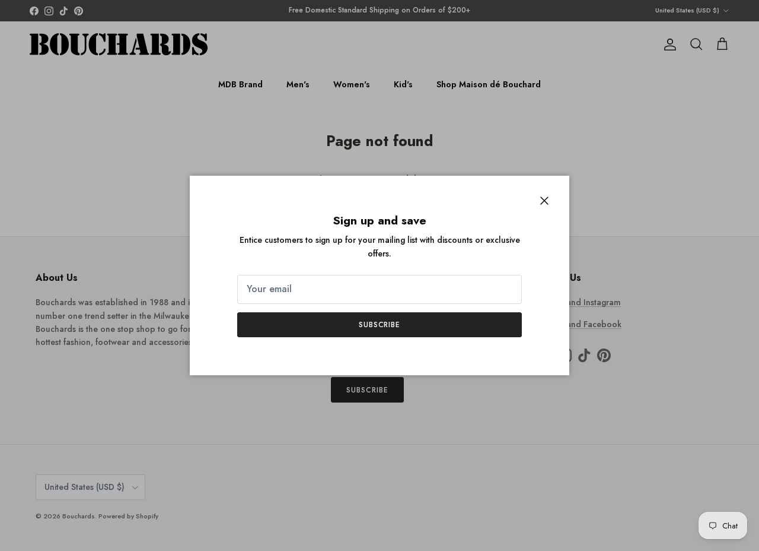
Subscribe (380, 324)
